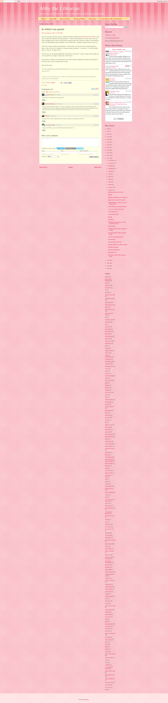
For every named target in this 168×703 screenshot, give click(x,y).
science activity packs (110, 606)
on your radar (108, 526)
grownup (107, 427)
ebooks (106, 395)
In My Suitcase (111, 226)
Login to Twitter (79, 148)
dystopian (107, 390)
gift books (107, 415)
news (106, 522)
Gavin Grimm (112, 105)
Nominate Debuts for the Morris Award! (117, 244)
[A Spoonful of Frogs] (108, 96)
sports (106, 621)
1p (53, 125)
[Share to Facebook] (69, 83)
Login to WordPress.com (70, 148)
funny (106, 413)
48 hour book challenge (108, 279)
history (106, 439)
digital (106, 383)
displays (107, 387)
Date (47, 92)
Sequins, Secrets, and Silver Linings (116, 200)
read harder (108, 567)
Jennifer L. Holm (113, 55)
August (110, 171)
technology (107, 637)
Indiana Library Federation (89, 37)
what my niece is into (110, 671)
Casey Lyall (112, 93)
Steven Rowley (113, 80)
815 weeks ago (57, 94)
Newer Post (43, 167)
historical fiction (109, 436)
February (110, 187)
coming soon (108, 359)
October (110, 166)
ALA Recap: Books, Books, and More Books (117, 233)
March (110, 184)
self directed (108, 614)
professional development (108, 561)
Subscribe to (45, 156)
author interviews (109, 305)
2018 (108, 139)
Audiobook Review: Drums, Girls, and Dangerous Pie (117, 203)
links (106, 468)
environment (108, 402)
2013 (108, 153)
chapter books (108, 350)
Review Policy (65, 19)
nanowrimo (108, 505)
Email (62, 150)
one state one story (109, 529)
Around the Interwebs (113, 214)
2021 (108, 131)
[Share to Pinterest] (71, 83)
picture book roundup (110, 540)
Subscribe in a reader (110, 35)
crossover (107, 373)
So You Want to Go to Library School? (117, 206)
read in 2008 (108, 569)
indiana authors (108, 446)
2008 (108, 266)
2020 (108, 134)
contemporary (108, 366)
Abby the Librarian (59, 8)
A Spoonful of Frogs (114, 91)
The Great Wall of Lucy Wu (114, 242)
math (106, 479)
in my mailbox (108, 444)
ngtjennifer (48, 94)
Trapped (110, 195)
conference (107, 364)
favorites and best (109, 406)
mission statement (109, 492)
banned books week (109, 309)
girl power (107, 417)
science (106, 603)
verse (106, 660)
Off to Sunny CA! (112, 252)
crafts (106, 371)
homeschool (108, 441)
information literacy (110, 448)
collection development (108, 356)
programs (107, 565)
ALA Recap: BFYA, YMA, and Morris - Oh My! (117, 229)
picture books (108, 544)
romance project (109, 596)
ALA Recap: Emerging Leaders (115, 237)
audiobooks (108, 302)
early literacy (108, 392)
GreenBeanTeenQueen (50, 104)
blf (105, 324)
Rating (50, 92)
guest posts (107, 429)
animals (107, 292)
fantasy (106, 404)
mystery (107, 503)
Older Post (98, 167)
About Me (53, 19)
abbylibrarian (116, 38)
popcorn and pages (109, 551)
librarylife (107, 465)
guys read (107, 432)
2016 (108, 145)
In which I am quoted (113, 247)
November (111, 163)
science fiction (108, 609)
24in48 (106, 276)
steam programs (109, 624)
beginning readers (109, 319)
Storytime (92, 19)
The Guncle (112, 79)
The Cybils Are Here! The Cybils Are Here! (117, 255)
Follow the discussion (97, 89)
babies (106, 307)
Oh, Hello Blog (111, 239)
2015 (108, 147)
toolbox (107, 649)
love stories (108, 470)
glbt (106, 422)
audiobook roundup (110, 298)
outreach (107, 533)
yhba (106, 689)
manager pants (108, 473)
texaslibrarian (49, 125)
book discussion (109, 336)
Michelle (47, 116)
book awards (108, 331)
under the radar (108, 657)
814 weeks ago (58, 125)
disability (107, 385)
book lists (107, 338)
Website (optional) (84, 150)
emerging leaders (109, 399)
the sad (106, 644)
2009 (108, 263)
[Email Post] (61, 82)
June (109, 176)
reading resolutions (109, 580)
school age (107, 601)
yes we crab (108, 687)
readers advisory (109, 572)
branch (106, 346)
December (111, 160)
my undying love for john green (110, 500)
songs (106, 619)
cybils (106, 378)
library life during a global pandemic (110, 460)
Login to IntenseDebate (60, 148)
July (109, 174)
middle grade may (109, 488)
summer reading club (110, 633)
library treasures (109, 463)
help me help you (109, 434)
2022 (108, 129)
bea (106, 317)
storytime (107, 628)
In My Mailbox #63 (112, 212)
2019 (108, 137)
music (106, 497)
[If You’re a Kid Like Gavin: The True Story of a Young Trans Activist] (108, 105)
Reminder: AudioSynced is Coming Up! (117, 197)
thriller (106, 646)
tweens (106, 651)
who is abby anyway (110, 675)
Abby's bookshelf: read (118, 49)
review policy (108, 591)
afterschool (107, 287)
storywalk (107, 631)
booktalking (108, 343)
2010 (108, 260)
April (109, 182)
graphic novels (108, 425)
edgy (106, 397)
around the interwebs (110, 295)
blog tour (107, 327)
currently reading (109, 376)
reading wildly (108, 587)
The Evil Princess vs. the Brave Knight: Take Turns (116, 52)
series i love (108, 617)
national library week (110, 508)
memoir (107, 484)
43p (52, 94)
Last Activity (56, 92)
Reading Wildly (79, 19)
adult (106, 283)
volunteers (107, 665)
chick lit (107, 353)
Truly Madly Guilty (114, 66)
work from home (109, 682)
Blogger (87, 699)
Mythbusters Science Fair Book (115, 192)
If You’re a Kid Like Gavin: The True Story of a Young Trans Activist (118, 103)
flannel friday (108, 410)
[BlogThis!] (66, 83)
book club (107, 334)
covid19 (107, 368)
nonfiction (107, 524)
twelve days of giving (110, 654)
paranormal (108, 537)
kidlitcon (107, 455)
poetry (106, 546)
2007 (108, 268)
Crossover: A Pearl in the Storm (115, 209)
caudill (106, 348)
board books (108, 329)
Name (43, 150)
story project (108, 626)
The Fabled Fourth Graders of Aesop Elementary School (117, 222)
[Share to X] (68, 83)
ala (46, 85)
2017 (108, 142)
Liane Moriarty (113, 67)
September (111, 168)
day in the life (108, 380)
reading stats (108, 584)
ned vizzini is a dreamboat (108, 512)
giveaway (107, 420)
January (110, 190)
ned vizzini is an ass (109, 516)
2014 (108, 150)
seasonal (107, 612)
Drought (110, 217)
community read (109, 361)
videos (106, 662)
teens (106, 642)
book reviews (108, 341)
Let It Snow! (111, 219)
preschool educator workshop (109, 557)
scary (106, 598)
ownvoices (107, 535)
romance (107, 594)
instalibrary (108, 452)
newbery (107, 519)
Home (43, 19)
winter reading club (109, 678)
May (109, 179)
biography (107, 322)
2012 (108, 155)
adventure (107, 285)
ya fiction (107, 685)
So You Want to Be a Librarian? (110, 19)
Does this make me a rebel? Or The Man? (52, 33)
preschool (107, 555)
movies (106, 495)
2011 (108, 158)
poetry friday (108, 548)
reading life (108, 578)
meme (106, 481)
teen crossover (108, 639)
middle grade (108, 486)
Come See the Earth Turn (114, 250)
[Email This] (64, 83)
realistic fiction (108, 589)
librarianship (108, 457)
